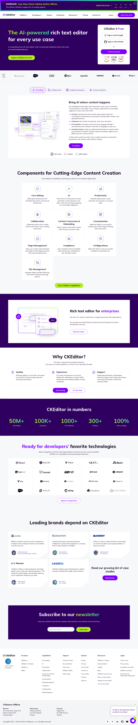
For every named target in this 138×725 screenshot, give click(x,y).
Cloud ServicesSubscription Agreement (127, 675)
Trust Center (85, 667)
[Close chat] (134, 704)
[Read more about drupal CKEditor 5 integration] (93, 472)
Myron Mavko (21, 581)
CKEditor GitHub (67, 670)
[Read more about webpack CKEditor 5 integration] (118, 472)
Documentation (67, 664)
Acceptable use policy (127, 667)
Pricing (83, 660)
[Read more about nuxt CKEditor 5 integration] (118, 462)
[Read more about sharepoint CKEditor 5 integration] (93, 490)
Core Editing (46, 660)
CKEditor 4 (24, 667)
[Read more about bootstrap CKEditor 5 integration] (45, 481)
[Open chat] (133, 720)
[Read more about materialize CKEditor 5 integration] (93, 481)
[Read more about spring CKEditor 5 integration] (69, 490)
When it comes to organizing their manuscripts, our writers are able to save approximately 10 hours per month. (109, 544)
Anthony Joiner (104, 552)
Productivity (45, 667)
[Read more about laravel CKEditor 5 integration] (45, 472)
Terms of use (124, 660)
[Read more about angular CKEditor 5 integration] (45, 462)
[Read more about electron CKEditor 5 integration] (118, 490)
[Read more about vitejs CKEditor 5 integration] (20, 481)
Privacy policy (124, 664)
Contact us (84, 670)
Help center (66, 667)
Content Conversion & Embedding (48, 675)
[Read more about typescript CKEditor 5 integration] (20, 472)
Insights (100, 667)
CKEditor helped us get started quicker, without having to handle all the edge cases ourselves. (68, 570)
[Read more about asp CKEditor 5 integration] (69, 472)
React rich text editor (104, 677)
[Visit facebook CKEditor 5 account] (107, 721)
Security (83, 664)
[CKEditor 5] (9, 15)
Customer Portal (68, 660)
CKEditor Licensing (126, 670)
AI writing (39, 90)
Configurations (46, 689)
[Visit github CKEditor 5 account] (122, 721)
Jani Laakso (62, 581)
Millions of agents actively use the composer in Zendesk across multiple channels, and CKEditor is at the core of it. (27, 544)
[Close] (134, 3)
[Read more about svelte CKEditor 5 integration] (45, 490)
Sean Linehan (63, 552)
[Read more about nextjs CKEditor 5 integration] (93, 462)
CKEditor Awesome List (105, 674)
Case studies (85, 674)
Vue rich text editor (103, 684)
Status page (66, 674)
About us (84, 680)
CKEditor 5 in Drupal (27, 664)
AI (42, 664)
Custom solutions (99, 90)
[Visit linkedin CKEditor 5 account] (117, 721)
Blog (99, 670)
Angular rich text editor (105, 680)
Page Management (48, 682)
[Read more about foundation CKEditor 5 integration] (69, 481)
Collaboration (56, 90)
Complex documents (77, 90)
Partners (83, 677)
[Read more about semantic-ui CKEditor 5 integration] (118, 481)
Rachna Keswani (22, 552)
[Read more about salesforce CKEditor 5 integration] (20, 490)
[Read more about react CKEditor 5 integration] (20, 462)
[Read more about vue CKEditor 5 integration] (69, 462)
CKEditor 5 (24, 660)
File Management (47, 692)
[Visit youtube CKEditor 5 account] (127, 721)
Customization (46, 679)
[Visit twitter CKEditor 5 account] (112, 721)
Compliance (45, 686)
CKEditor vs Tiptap (103, 660)
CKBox (23, 670)
